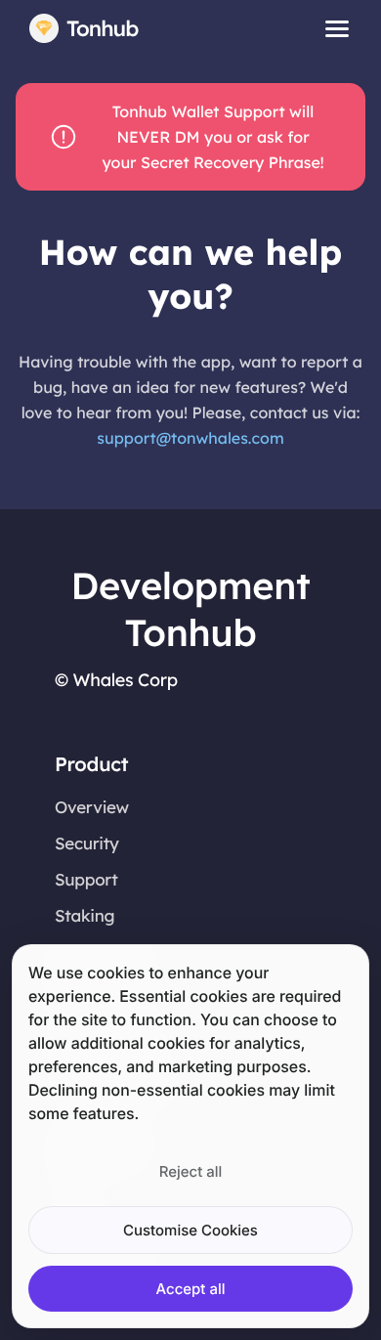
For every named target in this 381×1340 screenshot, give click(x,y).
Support (86, 880)
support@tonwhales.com (190, 438)
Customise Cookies (190, 1230)
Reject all (190, 1171)
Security (87, 844)
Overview (92, 808)
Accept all (191, 1288)
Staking (84, 916)
